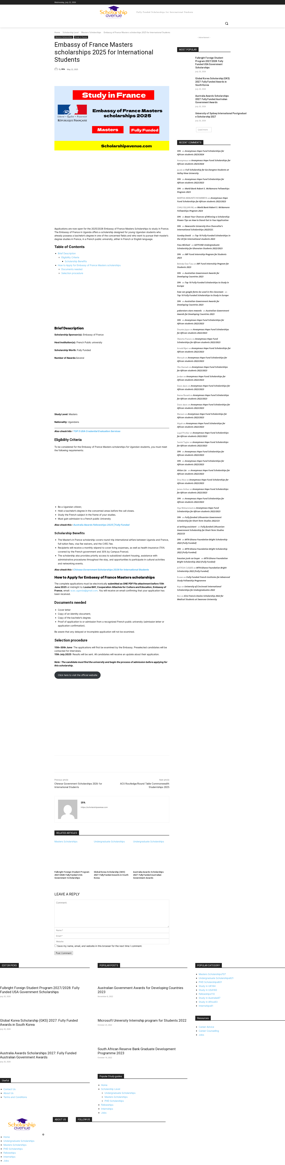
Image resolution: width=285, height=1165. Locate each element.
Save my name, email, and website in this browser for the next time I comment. (99, 946)
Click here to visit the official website (77, 675)
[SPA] (56, 69)
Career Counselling (209, 1030)
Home (57, 32)
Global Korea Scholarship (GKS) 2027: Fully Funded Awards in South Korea (111, 875)
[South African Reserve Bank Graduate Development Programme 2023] (142, 1039)
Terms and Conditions (15, 1097)
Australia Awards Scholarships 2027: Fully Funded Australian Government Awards (148, 875)
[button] (227, 23)
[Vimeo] (224, 2)
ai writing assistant (186, 526)
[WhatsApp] (100, 77)
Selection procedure (72, 273)
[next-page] (55, 882)
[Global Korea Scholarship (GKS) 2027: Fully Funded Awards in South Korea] (112, 855)
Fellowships (107, 1104)
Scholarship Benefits (76, 261)
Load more (203, 129)
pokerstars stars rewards (189, 310)
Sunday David (184, 235)
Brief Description (67, 253)
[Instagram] (215, 2)
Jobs (103, 1112)
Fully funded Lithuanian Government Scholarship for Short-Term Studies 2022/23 (200, 530)
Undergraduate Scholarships (109, 841)
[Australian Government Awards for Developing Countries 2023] (142, 978)
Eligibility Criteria (70, 257)
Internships (107, 1108)
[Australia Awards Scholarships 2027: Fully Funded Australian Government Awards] (151, 855)
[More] (107, 77)
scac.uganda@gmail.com (84, 590)
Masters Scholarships (91, 32)
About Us (8, 1093)
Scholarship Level (71, 32)
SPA (63, 69)
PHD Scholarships (114, 1100)
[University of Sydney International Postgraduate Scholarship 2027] (185, 117)
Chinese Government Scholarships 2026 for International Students (111, 569)
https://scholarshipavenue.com (94, 807)
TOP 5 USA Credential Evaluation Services (96, 431)
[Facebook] (210, 2)
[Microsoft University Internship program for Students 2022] (142, 1010)
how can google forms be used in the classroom (200, 291)
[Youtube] (229, 2)
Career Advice (206, 1026)
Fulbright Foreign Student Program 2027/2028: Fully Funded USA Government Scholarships (71, 875)
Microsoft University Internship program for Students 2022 (142, 1020)
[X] (220, 2)
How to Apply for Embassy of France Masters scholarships (89, 265)
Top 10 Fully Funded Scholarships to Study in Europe (203, 295)
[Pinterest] (92, 77)
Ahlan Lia (182, 470)
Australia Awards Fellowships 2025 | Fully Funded (101, 524)
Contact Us (9, 1089)
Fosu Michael (183, 244)
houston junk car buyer (188, 558)
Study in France (81, 37)
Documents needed (71, 269)
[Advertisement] (111, 189)
